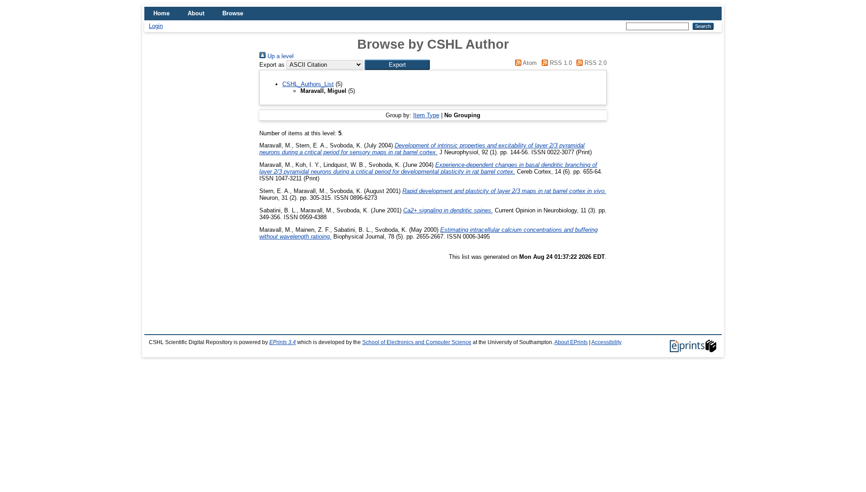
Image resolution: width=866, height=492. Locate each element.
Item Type (426, 115)
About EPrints (571, 342)
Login (156, 26)
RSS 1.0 (559, 63)
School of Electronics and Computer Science (416, 342)
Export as (272, 64)
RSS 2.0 (595, 63)
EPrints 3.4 (282, 342)
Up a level (280, 56)
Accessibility (606, 342)
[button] (397, 65)
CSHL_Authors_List (308, 84)
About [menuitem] (196, 13)
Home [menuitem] (161, 13)
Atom (529, 63)
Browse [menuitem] (232, 13)
